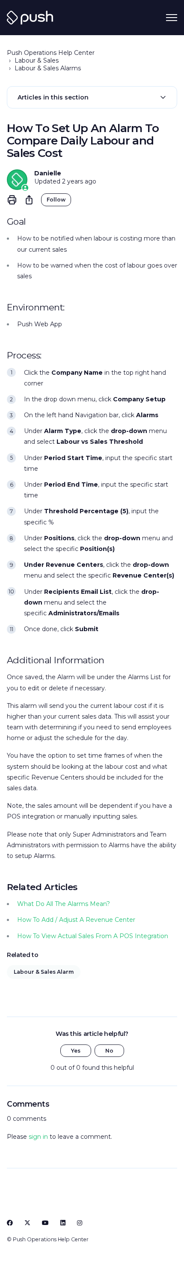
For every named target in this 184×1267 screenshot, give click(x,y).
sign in (38, 1137)
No (109, 1050)
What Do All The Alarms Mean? (63, 904)
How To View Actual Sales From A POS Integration (92, 936)
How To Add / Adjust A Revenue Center (76, 920)
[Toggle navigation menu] (172, 17)
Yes (75, 1050)
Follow (56, 199)
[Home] (30, 17)
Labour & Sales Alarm (44, 972)
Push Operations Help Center (51, 53)
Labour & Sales (37, 60)
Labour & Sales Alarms (48, 68)
